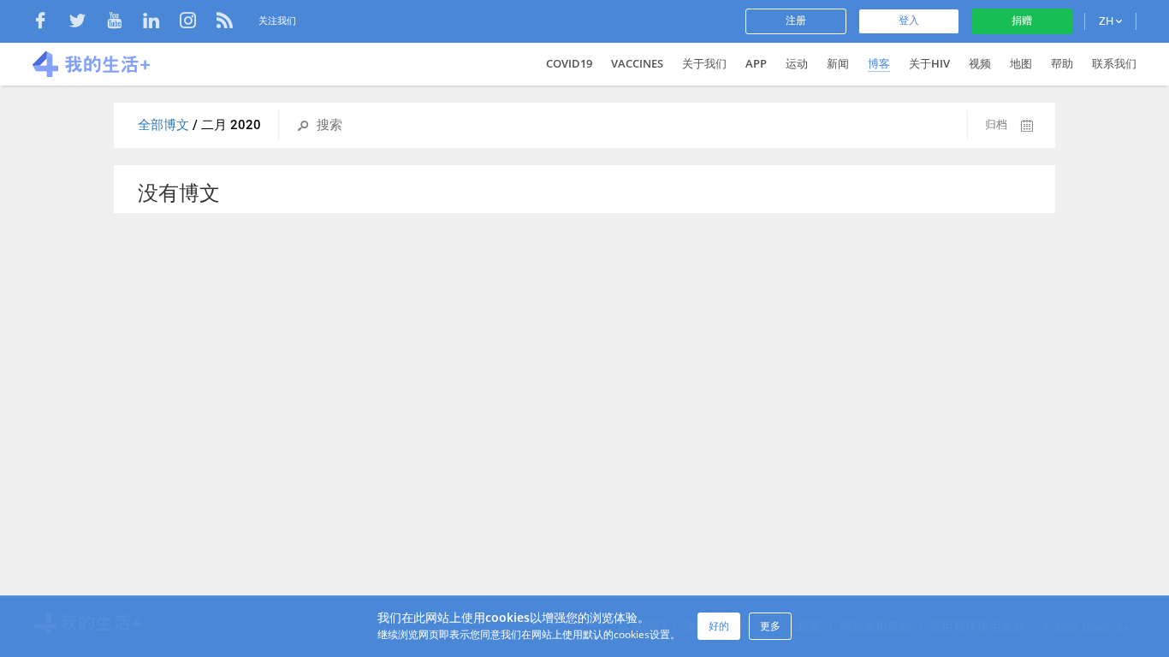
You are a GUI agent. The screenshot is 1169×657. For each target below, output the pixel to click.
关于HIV (929, 63)
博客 (879, 63)
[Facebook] (49, 23)
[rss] (225, 23)
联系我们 (1114, 63)
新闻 (838, 63)
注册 (796, 21)
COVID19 (569, 63)
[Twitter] (86, 23)
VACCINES (637, 63)
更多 (770, 626)
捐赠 (1022, 21)
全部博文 (165, 125)
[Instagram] (196, 23)
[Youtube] (122, 23)
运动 (797, 63)
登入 (909, 21)
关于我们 (704, 63)
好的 (719, 626)
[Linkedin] (159, 23)
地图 (1021, 63)
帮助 (1062, 63)
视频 (980, 63)
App (756, 63)
